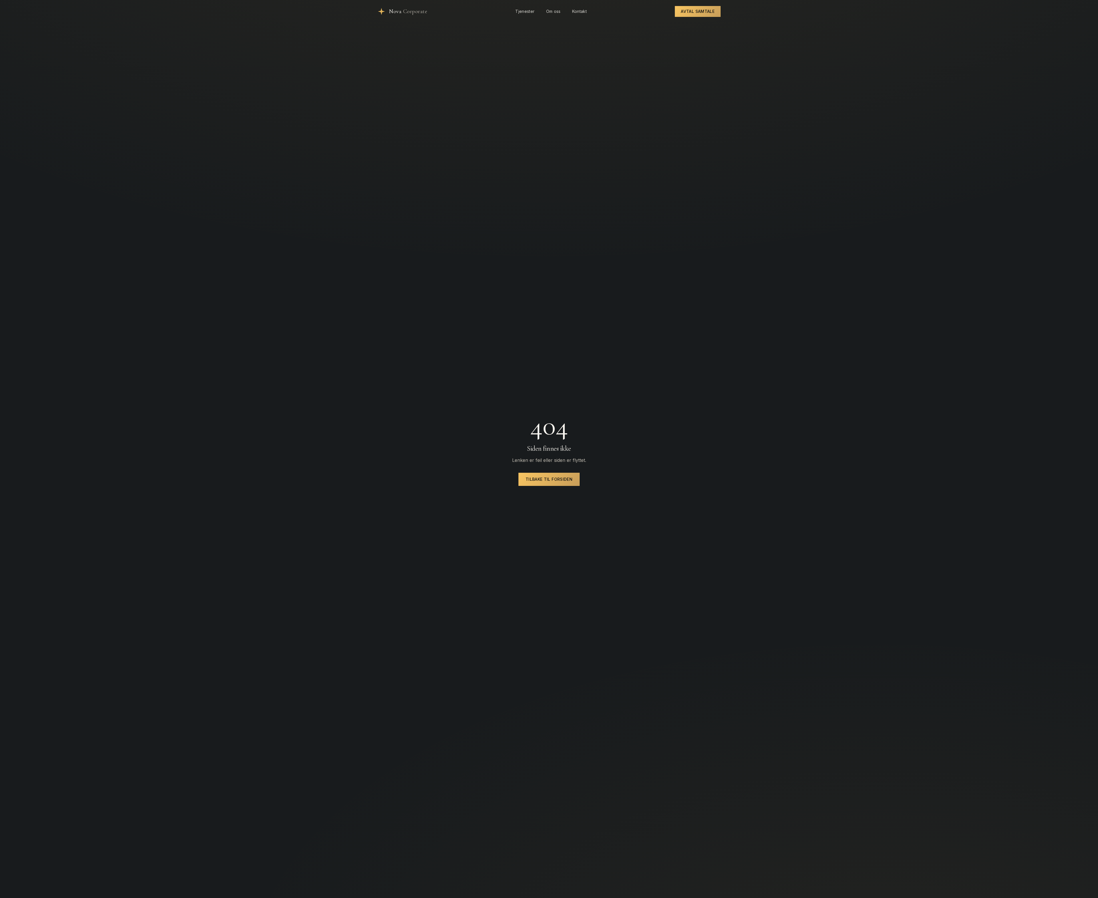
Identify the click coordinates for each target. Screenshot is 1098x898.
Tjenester (524, 11)
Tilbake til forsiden (549, 479)
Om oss (553, 11)
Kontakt (579, 11)
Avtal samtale (698, 11)
